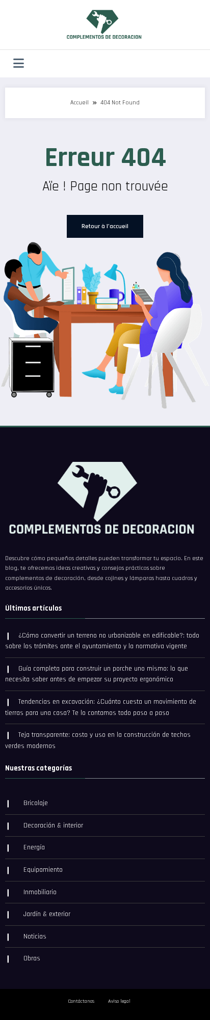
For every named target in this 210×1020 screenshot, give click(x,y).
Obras (31, 958)
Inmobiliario (40, 892)
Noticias (34, 936)
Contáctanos (81, 1001)
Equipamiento (43, 869)
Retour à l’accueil (105, 226)
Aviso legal (119, 1001)
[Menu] (18, 63)
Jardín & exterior (46, 914)
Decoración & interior (53, 825)
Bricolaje (35, 803)
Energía (34, 847)
